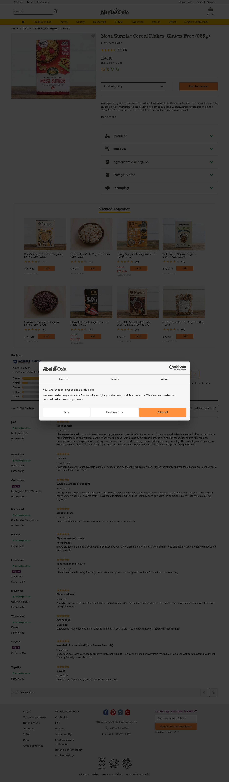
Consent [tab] (64, 379)
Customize (112, 412)
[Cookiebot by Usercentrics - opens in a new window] (171, 368)
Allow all (163, 412)
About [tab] (164, 379)
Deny (66, 412)
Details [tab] (114, 379)
